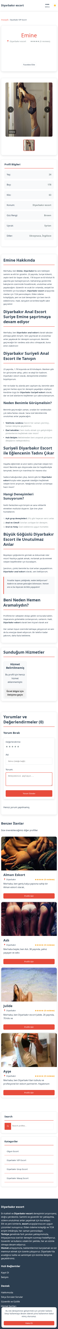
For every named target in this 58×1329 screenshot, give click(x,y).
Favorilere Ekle (29, 65)
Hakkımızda (7, 1292)
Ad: (7, 754)
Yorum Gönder (29, 793)
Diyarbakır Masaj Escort (17, 1178)
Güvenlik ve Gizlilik (10, 1301)
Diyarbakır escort (12, 5)
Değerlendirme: (13, 741)
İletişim (4, 1277)
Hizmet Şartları (8, 1306)
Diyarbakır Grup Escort (17, 1169)
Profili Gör (29, 896)
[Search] (8, 1126)
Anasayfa (4, 20)
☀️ (55, 5)
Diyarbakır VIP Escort (16, 1160)
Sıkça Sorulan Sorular (12, 1296)
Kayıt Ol (5, 1272)
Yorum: (9, 769)
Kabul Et (29, 1323)
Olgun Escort (13, 1151)
